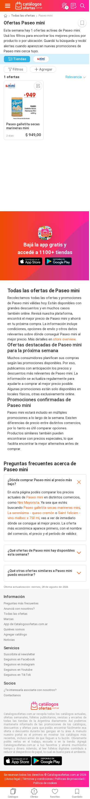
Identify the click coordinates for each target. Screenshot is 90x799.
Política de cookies (45, 783)
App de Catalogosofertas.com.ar (26, 624)
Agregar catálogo (15, 634)
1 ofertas (11, 77)
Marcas (9, 619)
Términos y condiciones (37, 779)
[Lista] (73, 5)
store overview (64, 339)
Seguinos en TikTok (17, 674)
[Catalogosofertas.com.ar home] (28, 5)
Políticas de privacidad (69, 779)
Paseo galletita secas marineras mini (52, 508)
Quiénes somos (14, 629)
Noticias (9, 639)
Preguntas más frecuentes (21, 603)
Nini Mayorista (28, 502)
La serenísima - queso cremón (31, 513)
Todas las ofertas (23, 15)
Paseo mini (34, 497)
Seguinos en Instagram (19, 664)
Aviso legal (13, 779)
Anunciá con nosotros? (19, 608)
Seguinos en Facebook (19, 659)
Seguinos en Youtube (18, 669)
